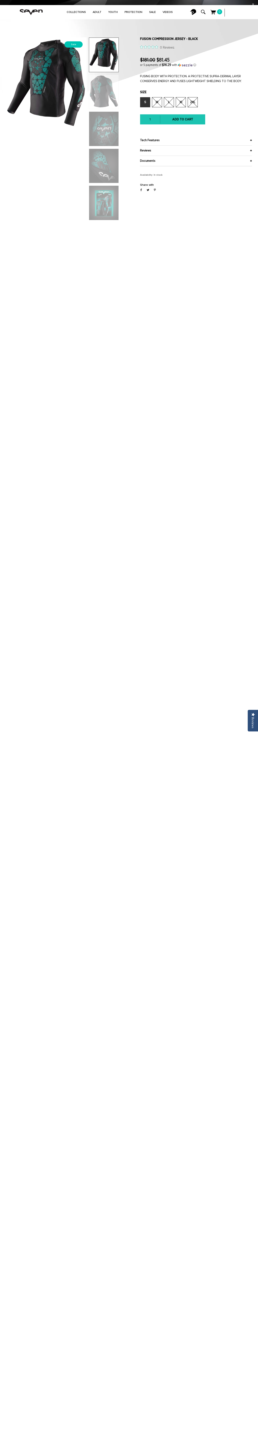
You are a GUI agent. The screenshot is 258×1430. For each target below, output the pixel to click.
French (240, 13)
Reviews (145, 150)
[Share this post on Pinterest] (155, 190)
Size (143, 92)
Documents (147, 160)
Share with (147, 185)
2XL (192, 102)
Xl (181, 102)
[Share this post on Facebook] (141, 190)
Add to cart (182, 119)
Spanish (248, 13)
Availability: (146, 175)
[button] (196, 65)
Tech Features (150, 140)
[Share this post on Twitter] (148, 190)
